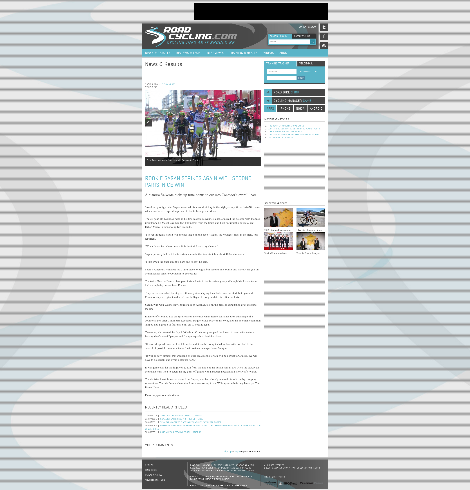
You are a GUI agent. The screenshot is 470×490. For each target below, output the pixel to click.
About (284, 53)
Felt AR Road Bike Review (280, 138)
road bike (286, 92)
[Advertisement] (261, 11)
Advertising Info (155, 480)
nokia (300, 108)
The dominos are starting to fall (285, 132)
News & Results (157, 53)
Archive (302, 27)
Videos (268, 53)
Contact (312, 27)
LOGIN (301, 78)
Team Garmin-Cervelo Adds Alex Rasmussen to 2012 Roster (190, 422)
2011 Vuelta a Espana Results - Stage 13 (180, 432)
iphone (285, 108)
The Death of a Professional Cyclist (287, 126)
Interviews (215, 53)
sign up (228, 451)
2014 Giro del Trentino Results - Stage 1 (181, 416)
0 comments (168, 84)
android (316, 108)
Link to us (151, 470)
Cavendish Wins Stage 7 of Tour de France (181, 419)
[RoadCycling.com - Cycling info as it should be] (191, 36)
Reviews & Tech (188, 53)
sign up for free (307, 72)
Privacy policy (153, 475)
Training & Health (243, 53)
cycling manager (292, 100)
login (237, 451)
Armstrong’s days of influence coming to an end (293, 135)
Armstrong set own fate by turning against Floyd (294, 129)
